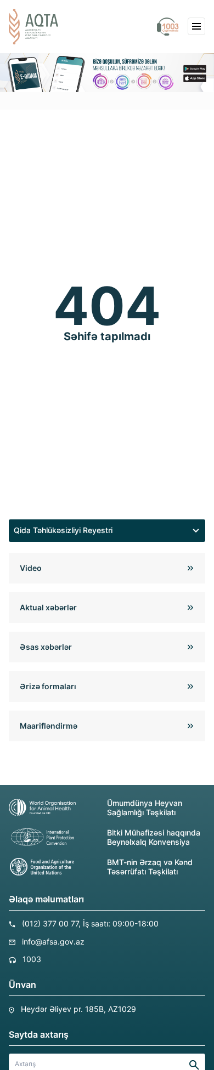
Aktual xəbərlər (48, 607)
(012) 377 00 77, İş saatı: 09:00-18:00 (90, 923)
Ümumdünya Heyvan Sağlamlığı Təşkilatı (144, 807)
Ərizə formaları (48, 686)
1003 (31, 959)
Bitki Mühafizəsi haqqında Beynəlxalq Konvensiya (153, 837)
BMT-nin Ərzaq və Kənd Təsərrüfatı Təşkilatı (150, 866)
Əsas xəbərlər (46, 646)
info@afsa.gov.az (53, 941)
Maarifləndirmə (48, 725)
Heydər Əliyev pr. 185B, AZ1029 (78, 1009)
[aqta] (33, 26)
